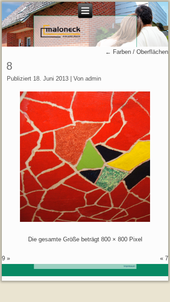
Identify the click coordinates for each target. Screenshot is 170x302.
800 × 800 (114, 239)
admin (93, 78)
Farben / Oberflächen (136, 51)
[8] (85, 219)
